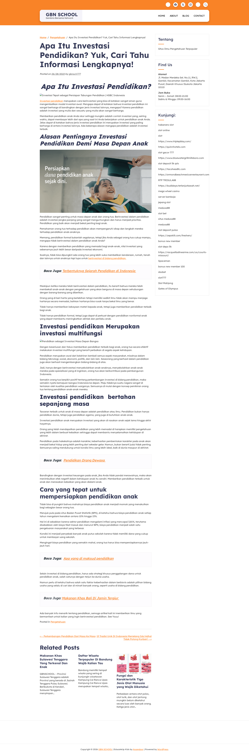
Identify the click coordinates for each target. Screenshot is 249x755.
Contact (199, 15)
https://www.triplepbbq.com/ (174, 141)
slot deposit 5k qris (168, 163)
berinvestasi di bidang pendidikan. (107, 258)
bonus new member (169, 241)
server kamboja (167, 196)
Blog (185, 15)
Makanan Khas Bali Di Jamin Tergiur (90, 598)
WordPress (162, 749)
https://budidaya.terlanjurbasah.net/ (179, 185)
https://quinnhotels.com (171, 146)
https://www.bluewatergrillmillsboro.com (181, 157)
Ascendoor (138, 749)
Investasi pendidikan (51, 100)
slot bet (162, 213)
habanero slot (166, 124)
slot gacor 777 (166, 152)
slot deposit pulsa (168, 230)
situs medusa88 (167, 218)
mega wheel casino (169, 191)
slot (160, 135)
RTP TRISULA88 (167, 180)
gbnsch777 (75, 73)
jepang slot (164, 202)
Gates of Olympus (168, 288)
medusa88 (164, 207)
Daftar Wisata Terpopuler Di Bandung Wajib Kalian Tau (95, 659)
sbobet (162, 272)
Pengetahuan (58, 621)
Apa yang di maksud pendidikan (88, 558)
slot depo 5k (165, 246)
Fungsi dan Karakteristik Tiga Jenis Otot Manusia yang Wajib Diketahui (132, 681)
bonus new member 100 (171, 266)
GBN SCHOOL (62, 14)
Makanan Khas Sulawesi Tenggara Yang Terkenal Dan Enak (54, 661)
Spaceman (164, 260)
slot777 (162, 277)
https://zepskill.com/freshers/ (175, 235)
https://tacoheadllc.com (172, 169)
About (174, 15)
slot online (164, 130)
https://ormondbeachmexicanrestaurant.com (183, 174)
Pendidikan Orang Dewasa (84, 460)
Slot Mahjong (165, 283)
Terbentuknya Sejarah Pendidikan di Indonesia (99, 271)
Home (161, 15)
